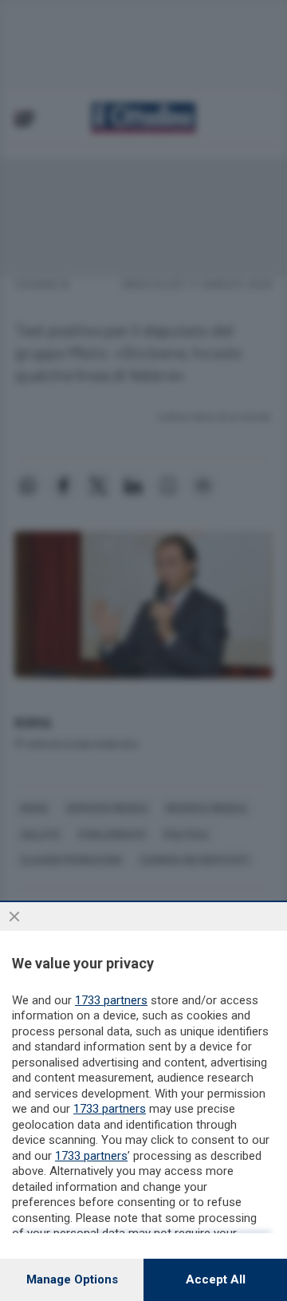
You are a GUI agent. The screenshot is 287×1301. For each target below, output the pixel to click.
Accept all (216, 1279)
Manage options (72, 1279)
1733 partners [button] (111, 1000)
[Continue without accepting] (14, 916)
